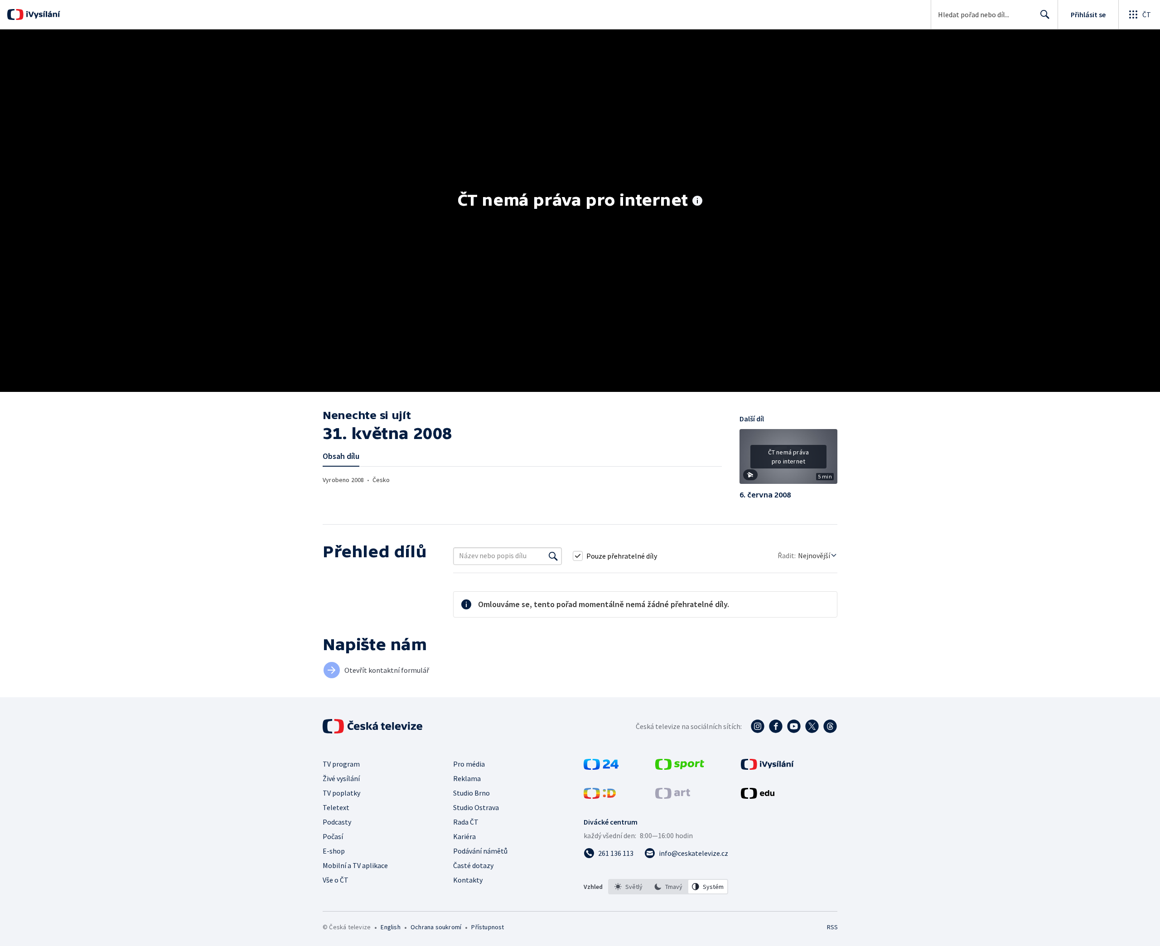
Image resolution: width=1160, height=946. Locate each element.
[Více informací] (697, 201)
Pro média (469, 763)
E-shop (334, 850)
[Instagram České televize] (757, 726)
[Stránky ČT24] (601, 767)
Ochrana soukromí (436, 927)
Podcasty (337, 821)
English (390, 927)
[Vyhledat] (553, 556)
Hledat (1045, 14)
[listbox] (668, 886)
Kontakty (468, 879)
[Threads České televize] (830, 726)
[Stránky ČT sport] (679, 767)
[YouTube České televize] (794, 726)
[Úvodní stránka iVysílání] (42, 14)
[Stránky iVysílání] (767, 767)
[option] (628, 886)
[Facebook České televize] (775, 726)
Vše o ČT (335, 879)
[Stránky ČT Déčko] (600, 796)
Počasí (333, 836)
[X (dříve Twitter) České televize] (812, 726)
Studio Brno (471, 792)
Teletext (336, 807)
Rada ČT (465, 821)
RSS (832, 927)
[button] (788, 460)
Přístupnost (487, 927)
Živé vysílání (341, 778)
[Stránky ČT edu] (757, 796)
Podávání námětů (480, 850)
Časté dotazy (473, 865)
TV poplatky (341, 792)
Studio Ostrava (476, 807)
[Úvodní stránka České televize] (373, 726)
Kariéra (464, 836)
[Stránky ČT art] (672, 796)
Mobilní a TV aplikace (355, 865)
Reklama (467, 778)
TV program (341, 763)
